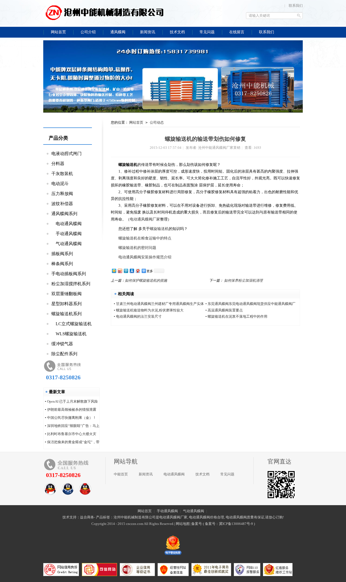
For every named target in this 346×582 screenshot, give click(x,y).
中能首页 (121, 474)
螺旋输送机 (159, 229)
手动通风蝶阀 (66, 233)
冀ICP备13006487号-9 (236, 524)
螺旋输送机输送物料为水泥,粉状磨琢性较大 (150, 310)
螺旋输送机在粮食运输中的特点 (144, 238)
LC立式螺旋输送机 (71, 323)
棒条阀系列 (62, 263)
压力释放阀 (62, 193)
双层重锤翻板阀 (66, 293)
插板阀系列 (62, 253)
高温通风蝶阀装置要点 (225, 310)
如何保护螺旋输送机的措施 (146, 280)
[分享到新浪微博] (120, 270)
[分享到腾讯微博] (126, 270)
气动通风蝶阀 (66, 243)
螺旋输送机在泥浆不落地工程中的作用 (237, 316)
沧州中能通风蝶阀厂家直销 (104, 12)
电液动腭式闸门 (66, 153)
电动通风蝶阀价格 (203, 517)
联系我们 (296, 6)
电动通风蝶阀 (66, 223)
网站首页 (136, 122)
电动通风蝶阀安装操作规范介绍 (144, 257)
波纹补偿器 (62, 203)
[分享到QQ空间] (114, 270)
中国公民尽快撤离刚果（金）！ (71, 418)
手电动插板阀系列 (68, 273)
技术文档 (202, 474)
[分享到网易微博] (138, 270)
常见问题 (227, 474)
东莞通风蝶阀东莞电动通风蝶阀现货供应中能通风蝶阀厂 (251, 304)
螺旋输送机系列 (66, 313)
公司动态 (157, 122)
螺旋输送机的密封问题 (137, 248)
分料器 (57, 163)
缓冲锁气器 (62, 343)
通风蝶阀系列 (64, 213)
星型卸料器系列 (66, 303)
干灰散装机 (62, 173)
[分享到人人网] (132, 270)
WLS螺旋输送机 (68, 333)
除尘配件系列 (64, 353)
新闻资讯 (146, 474)
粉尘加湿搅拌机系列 (70, 283)
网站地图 (183, 524)
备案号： (212, 524)
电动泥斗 (60, 183)
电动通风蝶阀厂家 (145, 219)
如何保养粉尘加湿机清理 (243, 280)
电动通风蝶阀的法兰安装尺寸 (139, 316)
